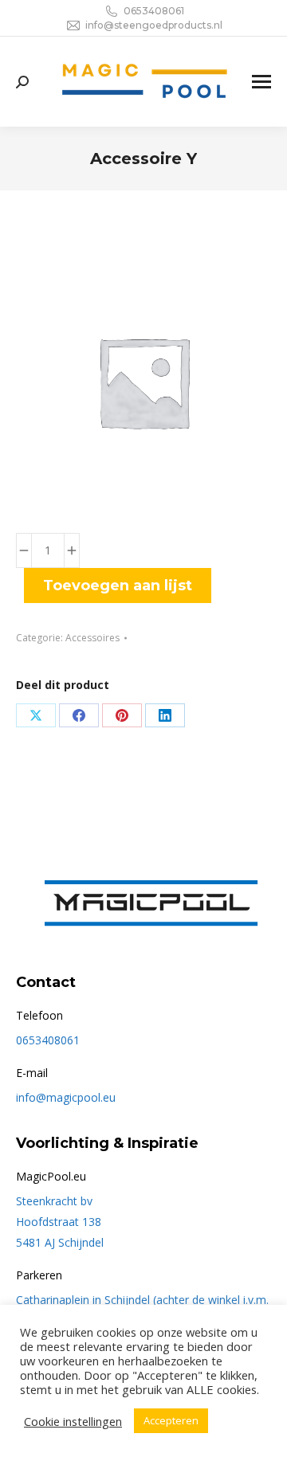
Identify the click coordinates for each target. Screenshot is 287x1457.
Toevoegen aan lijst (117, 585)
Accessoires (92, 637)
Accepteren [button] (171, 1420)
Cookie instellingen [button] (73, 1421)
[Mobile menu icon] (261, 81)
